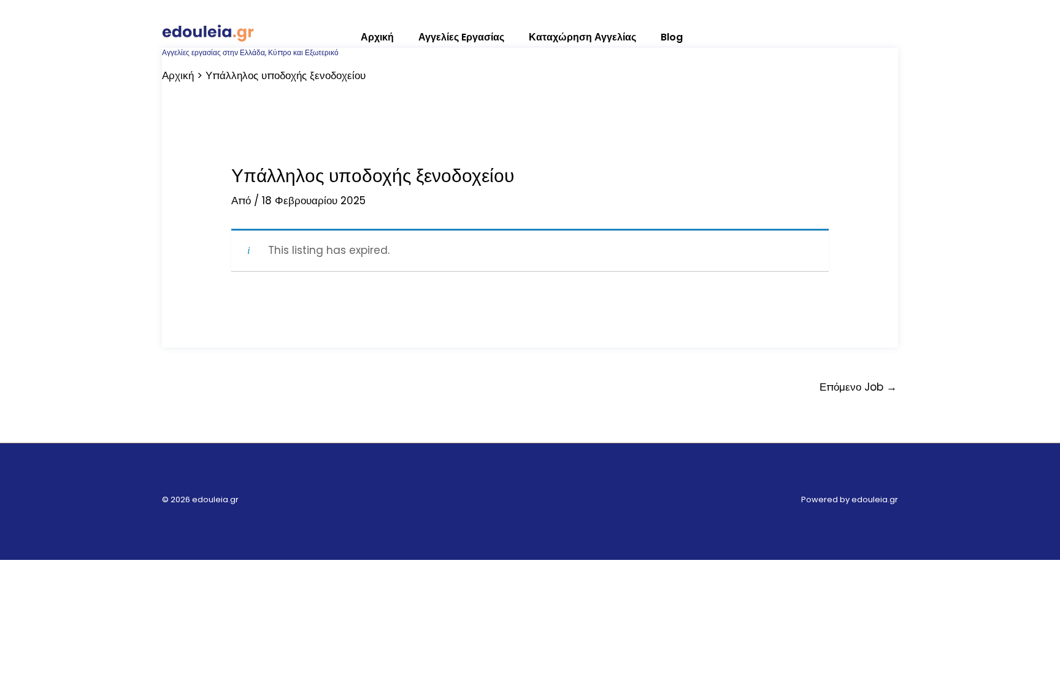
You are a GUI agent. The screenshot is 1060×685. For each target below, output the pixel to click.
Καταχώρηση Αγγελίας (582, 37)
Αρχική (377, 37)
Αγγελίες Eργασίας (461, 37)
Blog (672, 37)
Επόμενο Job (858, 387)
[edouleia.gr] (208, 31)
